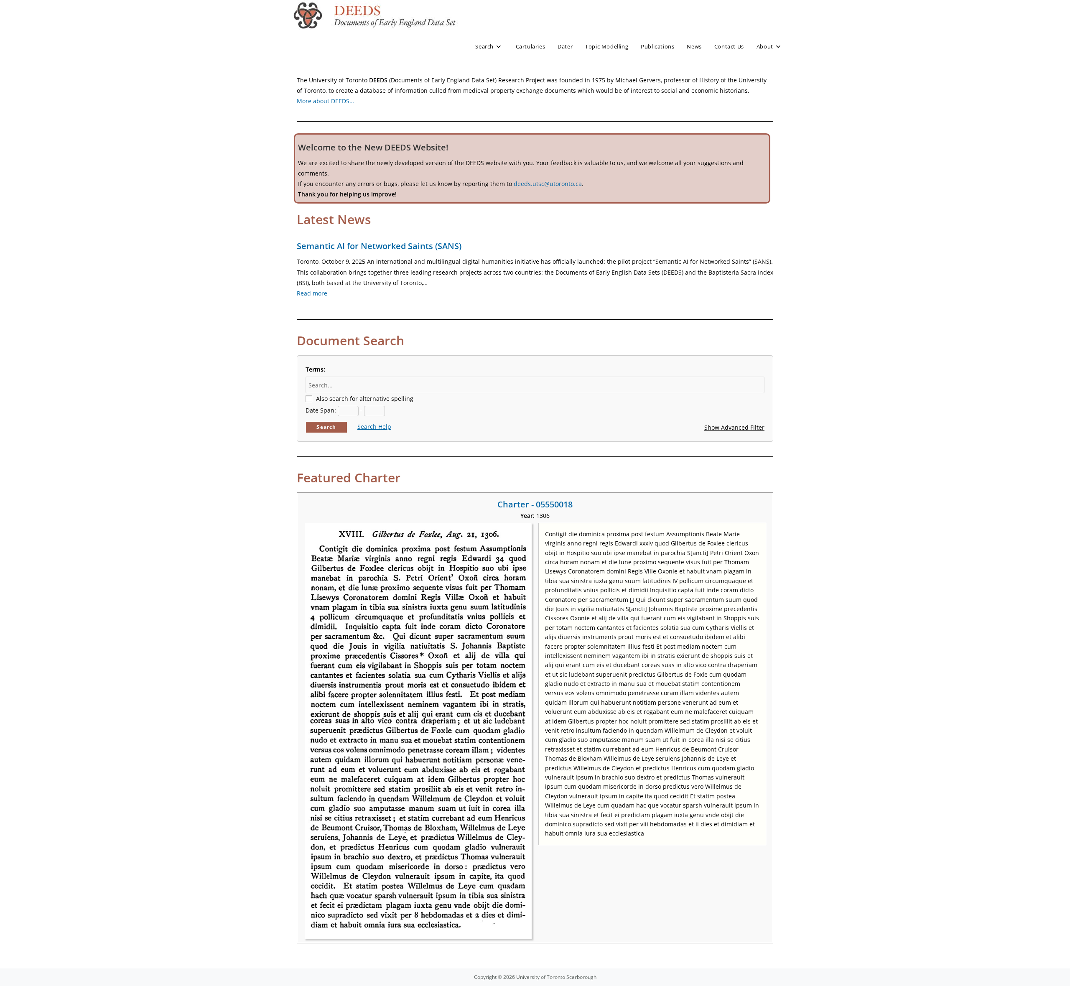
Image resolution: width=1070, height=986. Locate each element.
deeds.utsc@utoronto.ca (548, 184)
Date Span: (321, 410)
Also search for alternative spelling (364, 399)
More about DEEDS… (325, 101)
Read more (312, 293)
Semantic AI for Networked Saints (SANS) (379, 246)
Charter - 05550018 (535, 504)
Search (326, 427)
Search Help (374, 427)
